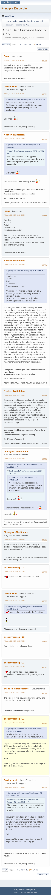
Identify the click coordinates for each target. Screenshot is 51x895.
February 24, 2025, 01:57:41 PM (14, 693)
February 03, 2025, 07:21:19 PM (14, 395)
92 (30, 44)
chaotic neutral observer (16, 688)
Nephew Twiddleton (14, 134)
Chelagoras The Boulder (16, 451)
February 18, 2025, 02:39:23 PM (14, 601)
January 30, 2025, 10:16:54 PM (14, 60)
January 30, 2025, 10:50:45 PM (14, 94)
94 (37, 44)
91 (27, 44)
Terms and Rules (24, 890)
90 (25, 44)
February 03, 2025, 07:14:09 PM (14, 265)
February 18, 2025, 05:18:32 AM (14, 572)
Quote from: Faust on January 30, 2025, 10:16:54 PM (26, 99)
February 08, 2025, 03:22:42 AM (14, 539)
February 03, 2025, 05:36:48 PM (14, 139)
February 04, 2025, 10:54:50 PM (14, 459)
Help (15, 890)
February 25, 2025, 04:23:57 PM (14, 787)
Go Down (6, 44)
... (22, 44)
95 (40, 44)
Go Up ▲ (34, 890)
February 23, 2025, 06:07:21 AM (14, 667)
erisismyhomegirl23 (14, 567)
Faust (7, 56)
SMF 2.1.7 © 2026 (20, 892)
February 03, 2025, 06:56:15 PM (14, 215)
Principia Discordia (14, 8)
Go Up (4, 870)
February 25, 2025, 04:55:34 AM (14, 723)
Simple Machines (31, 892)
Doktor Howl (10, 86)
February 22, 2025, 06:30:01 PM (14, 641)
